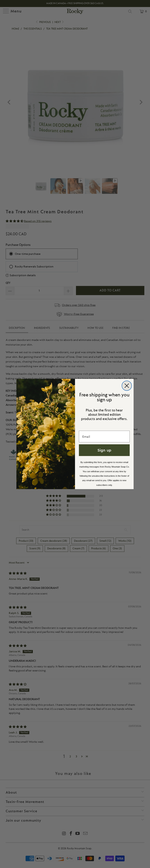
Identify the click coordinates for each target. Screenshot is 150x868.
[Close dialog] (127, 386)
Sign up (104, 450)
